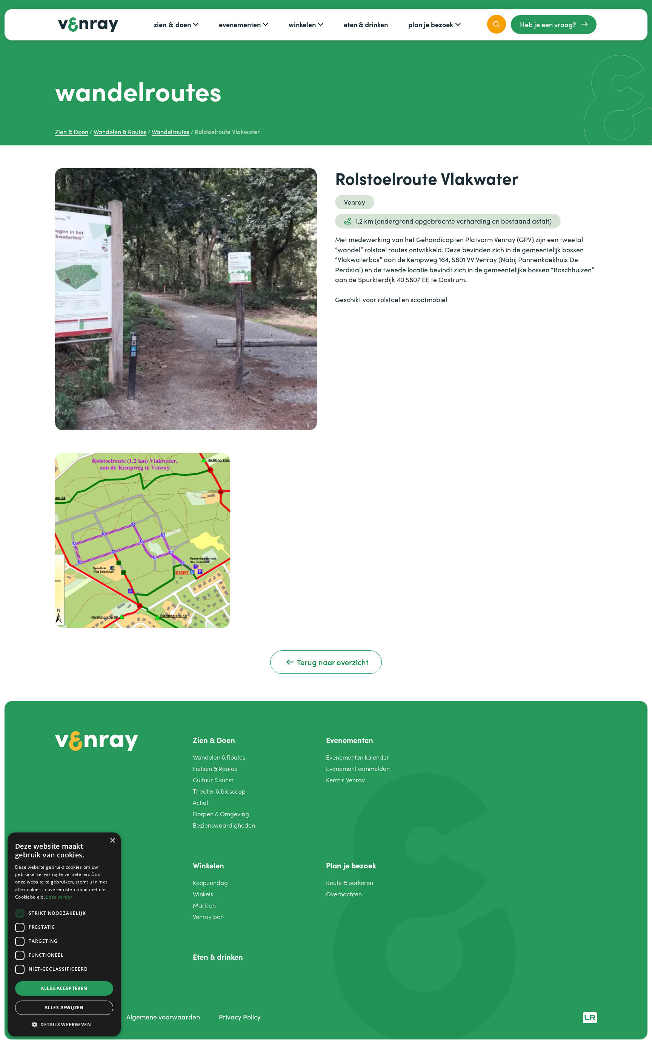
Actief (200, 802)
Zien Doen (172, 24)
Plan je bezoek (430, 24)
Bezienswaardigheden (224, 825)
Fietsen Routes (215, 768)
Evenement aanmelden (358, 768)
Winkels (203, 894)
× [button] (112, 840)
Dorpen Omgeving (221, 814)
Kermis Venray (345, 780)
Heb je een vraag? (548, 24)
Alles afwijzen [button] (64, 1007)
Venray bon (208, 916)
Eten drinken (366, 24)
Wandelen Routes (219, 757)
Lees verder (59, 897)
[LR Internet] (590, 1016)
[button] (64, 1024)
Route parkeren (349, 882)
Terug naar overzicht (333, 662)
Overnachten (344, 894)
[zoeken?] (496, 24)
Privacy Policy (240, 1016)
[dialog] (64, 934)
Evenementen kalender (357, 757)
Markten (204, 905)
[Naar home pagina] (96, 739)
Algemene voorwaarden (163, 1016)
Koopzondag (210, 882)
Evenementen (240, 24)
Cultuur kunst (213, 780)
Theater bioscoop (219, 791)
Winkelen (302, 24)
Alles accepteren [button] (64, 988)
